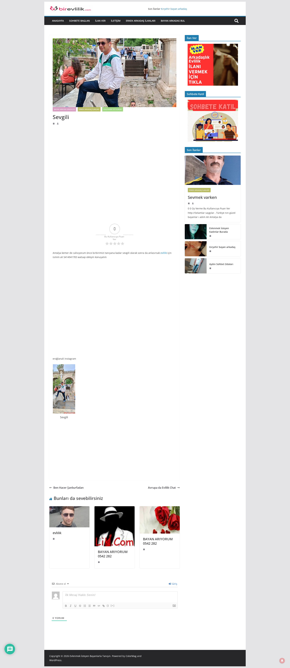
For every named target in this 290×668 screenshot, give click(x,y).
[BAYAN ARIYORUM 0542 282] (114, 508)
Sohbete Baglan (79, 20)
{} (108, 605)
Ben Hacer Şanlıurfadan (68, 487)
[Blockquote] (94, 606)
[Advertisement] (114, 150)
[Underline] (75, 606)
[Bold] (66, 606)
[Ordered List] (84, 606)
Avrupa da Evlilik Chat (162, 487)
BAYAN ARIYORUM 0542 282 (113, 553)
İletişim (115, 20)
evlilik (163, 252)
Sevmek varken (202, 197)
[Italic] (70, 606)
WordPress (55, 660)
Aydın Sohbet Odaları (221, 264)
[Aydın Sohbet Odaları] (196, 265)
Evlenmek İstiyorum (113, 109)
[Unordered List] (89, 606)
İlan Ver (100, 20)
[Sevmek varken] (213, 170)
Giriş (174, 583)
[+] (112, 605)
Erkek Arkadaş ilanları (140, 20)
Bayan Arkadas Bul (173, 20)
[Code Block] (98, 606)
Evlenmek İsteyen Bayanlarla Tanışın (90, 656)
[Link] (103, 606)
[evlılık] (69, 508)
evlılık (57, 533)
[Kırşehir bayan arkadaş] (196, 248)
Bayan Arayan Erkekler (64, 109)
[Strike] (80, 606)
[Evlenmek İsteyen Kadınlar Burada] (196, 231)
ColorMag (131, 656)
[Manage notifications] (282, 660)
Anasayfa (58, 20)
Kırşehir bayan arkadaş (174, 8)
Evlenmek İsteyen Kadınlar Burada (219, 230)
